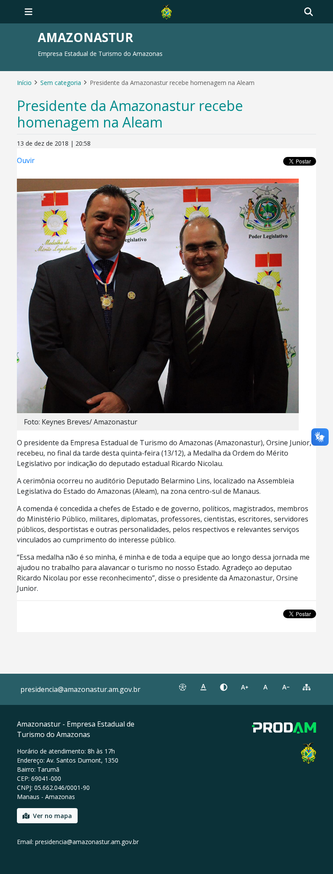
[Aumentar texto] (244, 687)
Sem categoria (60, 82)
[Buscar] (308, 12)
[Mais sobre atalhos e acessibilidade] (182, 687)
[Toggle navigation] (28, 11)
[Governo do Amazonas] (166, 11)
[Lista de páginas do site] (306, 687)
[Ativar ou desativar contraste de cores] (223, 687)
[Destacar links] (203, 687)
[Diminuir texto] (286, 687)
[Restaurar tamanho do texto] (265, 687)
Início (24, 82)
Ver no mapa (52, 816)
